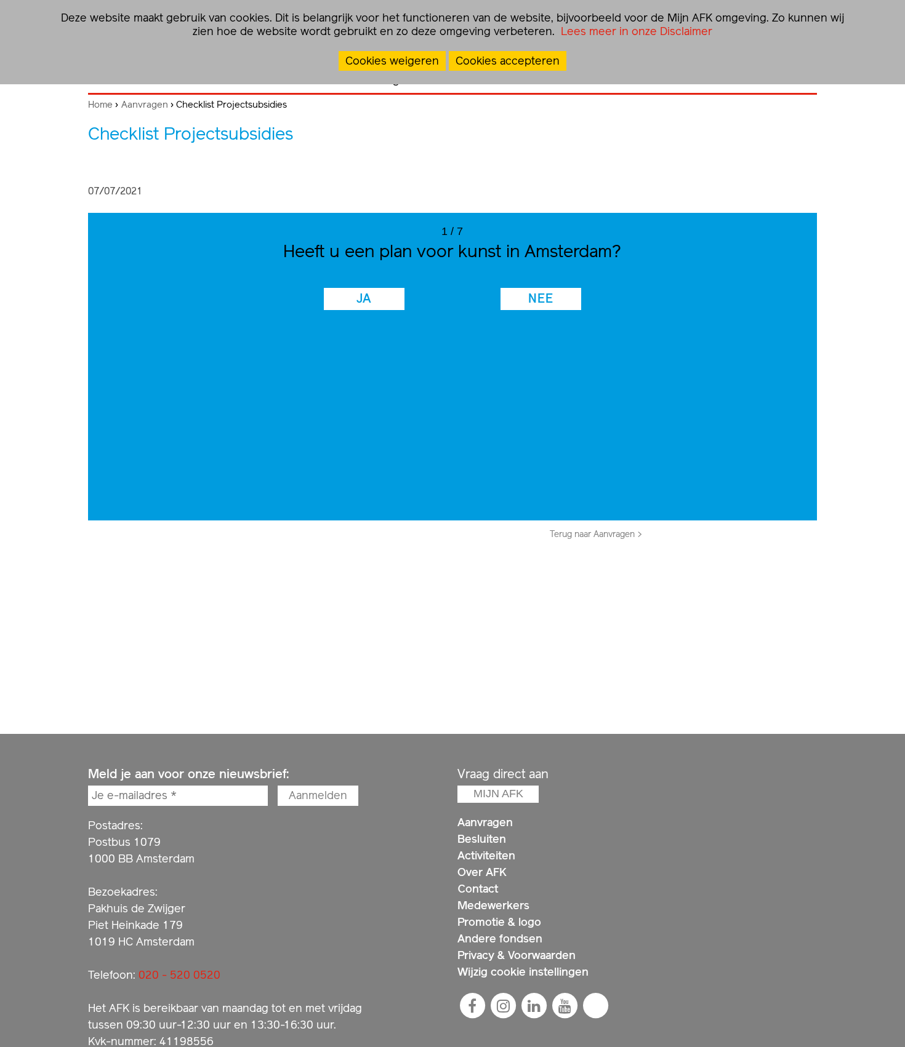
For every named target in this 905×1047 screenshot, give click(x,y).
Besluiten (481, 838)
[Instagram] (503, 1006)
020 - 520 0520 (179, 974)
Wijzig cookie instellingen (523, 971)
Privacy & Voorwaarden (516, 955)
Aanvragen (144, 104)
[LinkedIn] (534, 1006)
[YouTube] (564, 1006)
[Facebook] (472, 1006)
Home (100, 104)
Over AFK (482, 872)
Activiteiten (486, 855)
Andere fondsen (499, 938)
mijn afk (498, 793)
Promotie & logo (499, 921)
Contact (477, 888)
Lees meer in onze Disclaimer (635, 31)
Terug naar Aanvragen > (596, 534)
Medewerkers (493, 905)
